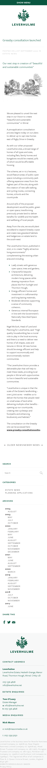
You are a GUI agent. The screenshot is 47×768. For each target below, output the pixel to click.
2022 (8, 525)
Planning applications (19, 492)
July (10, 520)
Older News (15, 445)
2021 (7, 554)
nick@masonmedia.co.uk (16, 729)
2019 (7, 574)
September (14, 543)
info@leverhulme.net (12, 685)
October (13, 522)
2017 (7, 603)
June (10, 537)
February (13, 531)
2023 (8, 514)
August (12, 511)
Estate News (12, 489)
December (13, 551)
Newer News (31, 445)
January (13, 528)
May (10, 517)
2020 (8, 568)
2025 (8, 508)
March (11, 571)
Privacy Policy (5, 766)
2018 (7, 591)
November (14, 548)
